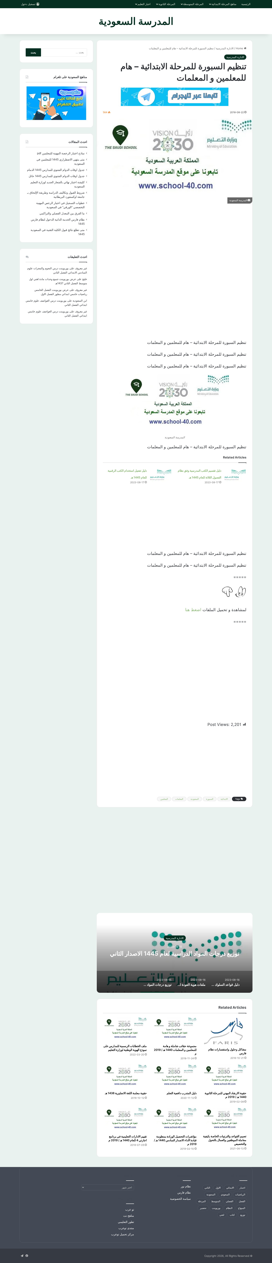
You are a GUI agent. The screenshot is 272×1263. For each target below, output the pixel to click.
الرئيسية (245, 4)
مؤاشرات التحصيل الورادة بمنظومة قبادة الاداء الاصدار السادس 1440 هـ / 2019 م (175, 1140)
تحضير (203, 1208)
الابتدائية (224, 799)
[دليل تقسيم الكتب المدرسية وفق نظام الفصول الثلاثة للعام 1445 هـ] (235, 474)
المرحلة (202, 1201)
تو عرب (129, 1209)
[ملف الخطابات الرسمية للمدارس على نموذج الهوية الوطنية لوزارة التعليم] (125, 1029)
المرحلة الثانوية (167, 4)
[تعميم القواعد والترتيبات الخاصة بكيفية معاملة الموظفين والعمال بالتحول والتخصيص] (224, 1120)
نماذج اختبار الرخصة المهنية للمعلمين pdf (61, 153)
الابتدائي (230, 1187)
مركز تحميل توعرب (122, 1234)
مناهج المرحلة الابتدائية (223, 4)
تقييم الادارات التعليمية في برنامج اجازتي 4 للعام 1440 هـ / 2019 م (128, 1138)
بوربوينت (216, 1208)
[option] (174, 953)
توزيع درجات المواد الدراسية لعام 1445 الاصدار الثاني (174, 953)
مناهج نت (128, 1215)
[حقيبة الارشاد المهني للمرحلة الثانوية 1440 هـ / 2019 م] (224, 1076)
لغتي (221, 1214)
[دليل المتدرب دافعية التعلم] (175, 1076)
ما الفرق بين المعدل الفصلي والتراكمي (62, 213)
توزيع (242, 1214)
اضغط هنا (193, 609)
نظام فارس (184, 1192)
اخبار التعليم (144, 4)
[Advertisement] (174, 237)
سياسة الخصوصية (180, 1198)
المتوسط (215, 1201)
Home (240, 48)
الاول (218, 1187)
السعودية (195, 799)
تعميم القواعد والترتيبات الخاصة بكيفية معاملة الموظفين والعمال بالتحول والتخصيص (224, 1139)
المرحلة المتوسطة (193, 4)
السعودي (225, 1194)
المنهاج (241, 1208)
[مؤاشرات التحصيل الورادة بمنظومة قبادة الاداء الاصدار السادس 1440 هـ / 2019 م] (175, 1120)
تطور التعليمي (126, 1221)
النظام (229, 1208)
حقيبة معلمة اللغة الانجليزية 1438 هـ (126, 1093)
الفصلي (229, 1201)
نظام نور (186, 1186)
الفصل (242, 1201)
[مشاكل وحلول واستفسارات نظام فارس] (224, 1031)
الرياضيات (240, 1194)
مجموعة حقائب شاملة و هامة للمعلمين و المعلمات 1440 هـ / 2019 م (175, 1049)
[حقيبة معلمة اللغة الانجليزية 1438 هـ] (125, 1076)
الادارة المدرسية (225, 48)
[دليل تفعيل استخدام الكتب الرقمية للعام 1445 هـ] (161, 474)
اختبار (242, 1187)
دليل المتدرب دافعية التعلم (182, 1093)
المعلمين (164, 799)
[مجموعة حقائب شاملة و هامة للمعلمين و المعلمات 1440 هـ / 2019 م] (175, 1029)
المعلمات (179, 799)
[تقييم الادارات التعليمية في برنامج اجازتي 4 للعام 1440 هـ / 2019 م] (125, 1120)
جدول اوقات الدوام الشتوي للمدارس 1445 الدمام (56, 169)
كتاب (232, 1214)
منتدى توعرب (126, 1228)
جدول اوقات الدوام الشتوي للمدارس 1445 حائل (57, 176)
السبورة (209, 799)
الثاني (207, 1187)
